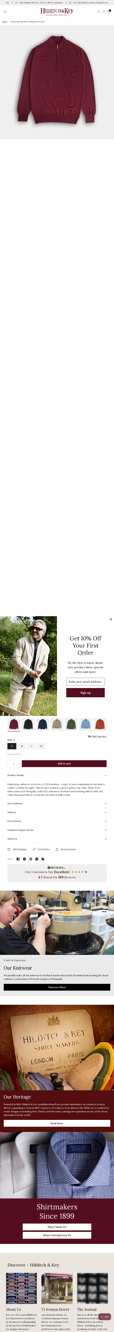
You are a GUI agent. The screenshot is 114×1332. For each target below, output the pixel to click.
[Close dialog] (111, 619)
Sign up (85, 692)
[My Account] (103, 11)
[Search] (98, 11)
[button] (5, 11)
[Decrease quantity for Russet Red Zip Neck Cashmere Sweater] (10, 763)
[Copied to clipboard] (43, 859)
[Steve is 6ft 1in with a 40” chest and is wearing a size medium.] (57, 358)
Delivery (11, 812)
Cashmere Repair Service (20, 830)
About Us (12, 838)
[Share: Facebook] (18, 859)
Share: (10, 859)
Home (4, 21)
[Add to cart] (64, 763)
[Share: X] (24, 859)
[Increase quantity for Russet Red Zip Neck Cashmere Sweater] (18, 763)
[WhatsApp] (37, 859)
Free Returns (14, 821)
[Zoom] (57, 82)
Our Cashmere (15, 803)
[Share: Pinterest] (31, 859)
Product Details (15, 775)
